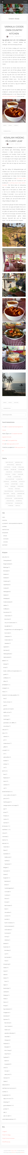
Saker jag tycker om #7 (13, 444)
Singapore (6, 1012)
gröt (4, 705)
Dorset (6, 902)
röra (13, 493)
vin (4, 767)
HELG (3, 733)
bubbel (5, 760)
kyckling (21, 481)
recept (6, 493)
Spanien (5, 1019)
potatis (17, 488)
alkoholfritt (6, 757)
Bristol (6, 884)
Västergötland (7, 653)
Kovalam (16, 402)
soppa (19, 495)
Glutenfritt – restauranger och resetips (12, 523)
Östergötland (6, 560)
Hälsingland (6, 591)
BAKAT (4, 660)
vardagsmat (10, 500)
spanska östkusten (9, 1033)
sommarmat (20, 493)
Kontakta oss (5, 529)
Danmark (5, 871)
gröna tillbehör (7, 1105)
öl (3, 753)
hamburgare (6, 802)
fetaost (7, 474)
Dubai (5, 874)
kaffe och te (6, 712)
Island (4, 974)
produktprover (8, 491)
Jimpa (3, 440)
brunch (18, 464)
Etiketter (4, 520)
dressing (13, 469)
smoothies (6, 726)
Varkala (16, 125)
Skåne (5, 605)
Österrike (5, 846)
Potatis (5, 815)
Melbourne (7, 857)
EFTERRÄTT (5, 684)
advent (5, 736)
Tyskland (5, 1057)
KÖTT (3, 771)
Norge (5, 1005)
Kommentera (7, 131)
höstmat (6, 481)
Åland (4, 850)
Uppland (5, 646)
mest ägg (5, 719)
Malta (4, 998)
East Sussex (8, 905)
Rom (6, 981)
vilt (4, 788)
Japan (5, 984)
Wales (5, 1081)
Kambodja (6, 988)
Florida (6, 1071)
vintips (17, 505)
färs (9, 476)
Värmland (5, 650)
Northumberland (9, 926)
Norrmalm (7, 633)
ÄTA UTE (4, 557)
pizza (4, 812)
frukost (20, 474)
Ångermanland (7, 563)
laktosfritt (14, 483)
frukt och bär (6, 702)
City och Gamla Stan (10, 622)
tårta (4, 681)
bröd (4, 667)
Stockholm (8, 498)
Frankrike (5, 947)
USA (4, 1067)
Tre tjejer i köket (14, 8)
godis (4, 674)
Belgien (5, 867)
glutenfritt (16, 476)
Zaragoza (7, 1040)
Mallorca (7, 1029)
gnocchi (5, 798)
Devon (6, 898)
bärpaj (5, 664)
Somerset (7, 933)
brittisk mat (10, 464)
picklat (5, 1109)
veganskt (19, 500)
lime (6, 486)
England (9, 471)
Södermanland (7, 602)
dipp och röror (7, 1098)
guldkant (19, 479)
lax (21, 483)
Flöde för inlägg (6, 1135)
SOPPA (4, 1091)
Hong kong (6, 964)
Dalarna (5, 574)
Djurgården (8, 626)
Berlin (6, 1060)
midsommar (6, 743)
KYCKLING (5, 826)
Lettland (5, 991)
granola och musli (8, 708)
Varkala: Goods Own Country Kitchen (14, 30)
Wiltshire (7, 940)
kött (7, 483)
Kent (6, 909)
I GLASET (4, 750)
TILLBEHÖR (5, 1095)
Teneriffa (7, 1036)
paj (4, 808)
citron (6, 469)
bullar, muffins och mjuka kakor (11, 671)
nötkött (5, 784)
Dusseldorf (7, 1064)
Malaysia (5, 995)
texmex (5, 822)
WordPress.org (6, 1142)
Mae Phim (7, 1053)
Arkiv (3, 517)
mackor (5, 715)
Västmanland (6, 657)
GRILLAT (4, 729)
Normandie (7, 957)
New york (7, 1074)
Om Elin (5, 535)
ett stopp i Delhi (21, 178)
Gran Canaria (8, 1026)
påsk (4, 746)
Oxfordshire (8, 929)
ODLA (3, 833)
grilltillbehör (10, 479)
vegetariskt (9, 503)
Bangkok (7, 1047)
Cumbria (7, 895)
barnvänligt (18, 462)
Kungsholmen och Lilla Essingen (13, 629)
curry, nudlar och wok (9, 795)
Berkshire (7, 881)
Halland (5, 595)
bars (4, 698)
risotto (5, 819)
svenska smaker (18, 498)
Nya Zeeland (6, 1009)
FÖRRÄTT (4, 688)
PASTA (4, 840)
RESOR (4, 843)
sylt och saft (6, 1115)
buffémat (7, 467)
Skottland (6, 1016)
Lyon (6, 953)
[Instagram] (25, 2)
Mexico (5, 1002)
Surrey (6, 936)
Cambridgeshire (9, 888)
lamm (4, 781)
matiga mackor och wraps (10, 805)
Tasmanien (7, 864)
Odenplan (7, 636)
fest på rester (18, 471)
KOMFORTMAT (6, 791)
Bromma (7, 619)
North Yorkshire (9, 922)
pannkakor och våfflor (9, 722)
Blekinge (5, 567)
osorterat (4, 836)
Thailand (5, 1043)
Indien (4, 125)
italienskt (14, 481)
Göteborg (6, 581)
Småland (5, 608)
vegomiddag (18, 503)
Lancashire (7, 912)
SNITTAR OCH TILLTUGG (8, 1088)
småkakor (6, 677)
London (12, 486)
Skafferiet (4, 545)
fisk (14, 474)
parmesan (20, 486)
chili (14, 467)
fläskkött (5, 777)
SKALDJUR (5, 1084)
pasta (10, 488)
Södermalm (8, 639)
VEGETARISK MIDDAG (7, 1119)
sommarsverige (11, 495)
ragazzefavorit (19, 491)
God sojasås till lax (12, 440)
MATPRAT (4, 829)
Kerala (10, 125)
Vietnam (10, 505)
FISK (3, 691)
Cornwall (7, 891)
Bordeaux (7, 950)
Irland (4, 971)
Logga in (4, 1131)
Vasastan (7, 643)
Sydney (6, 860)
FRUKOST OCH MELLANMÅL (9, 695)
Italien (5, 978)
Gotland (5, 588)
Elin (11, 36)
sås (4, 1112)
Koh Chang (7, 1050)
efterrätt (21, 469)
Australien (6, 853)
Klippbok (4, 526)
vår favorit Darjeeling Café (9, 96)
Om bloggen (5, 532)
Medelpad (6, 598)
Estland (5, 943)
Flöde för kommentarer (8, 1138)
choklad (21, 467)
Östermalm (7, 615)
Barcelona (7, 1022)
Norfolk (6, 919)
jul (4, 740)
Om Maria (5, 541)
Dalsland (5, 577)
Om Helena (5, 538)
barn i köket (9, 462)
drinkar (5, 764)
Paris (6, 960)
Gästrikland (6, 584)
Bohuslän (5, 570)
